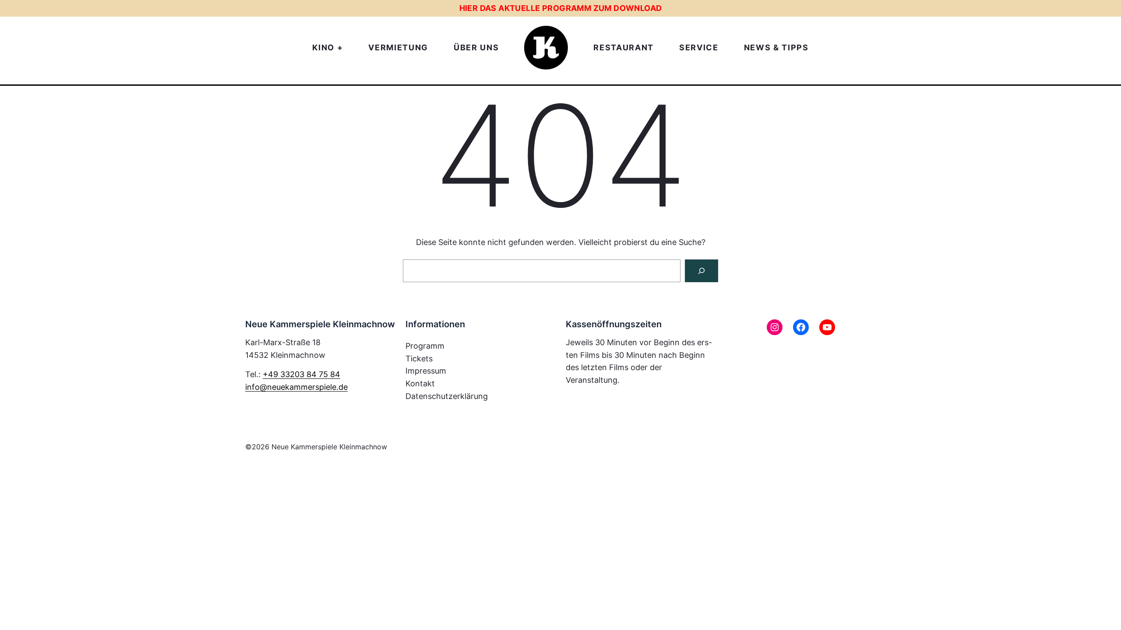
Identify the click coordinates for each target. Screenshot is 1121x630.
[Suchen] (701, 270)
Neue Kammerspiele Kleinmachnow (329, 446)
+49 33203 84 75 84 (301, 374)
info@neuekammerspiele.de (296, 387)
